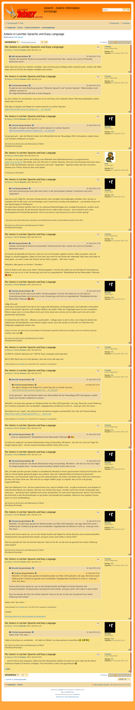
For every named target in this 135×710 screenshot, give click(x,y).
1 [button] (112, 42)
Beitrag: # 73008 (12, 285)
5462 (112, 131)
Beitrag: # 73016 (12, 626)
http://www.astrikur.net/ (13, 616)
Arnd (13, 85)
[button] (109, 42)
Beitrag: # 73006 (12, 182)
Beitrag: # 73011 (12, 428)
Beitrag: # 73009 (12, 350)
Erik (15, 37)
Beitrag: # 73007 (12, 237)
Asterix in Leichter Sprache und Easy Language (34, 34)
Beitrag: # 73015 (12, 562)
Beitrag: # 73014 (12, 515)
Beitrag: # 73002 (12, 50)
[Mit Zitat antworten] (98, 47)
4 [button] (121, 42)
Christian (108, 46)
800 (112, 168)
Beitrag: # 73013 (12, 455)
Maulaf (20, 37)
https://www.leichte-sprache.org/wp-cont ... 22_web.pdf (28, 109)
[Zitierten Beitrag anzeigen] (30, 56)
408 (112, 51)
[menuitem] (20, 23)
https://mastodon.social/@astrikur (34, 616)
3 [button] (118, 42)
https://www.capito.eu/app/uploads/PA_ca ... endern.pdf (28, 414)
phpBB (60, 689)
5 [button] (124, 42)
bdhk (13, 56)
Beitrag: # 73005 (12, 156)
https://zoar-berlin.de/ (14, 162)
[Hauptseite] (24, 12)
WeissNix (108, 127)
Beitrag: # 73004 (12, 119)
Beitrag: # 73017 (12, 657)
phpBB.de (77, 694)
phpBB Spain (70, 692)
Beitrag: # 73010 (12, 373)
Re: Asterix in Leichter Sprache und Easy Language (34, 47)
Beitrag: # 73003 (12, 79)
